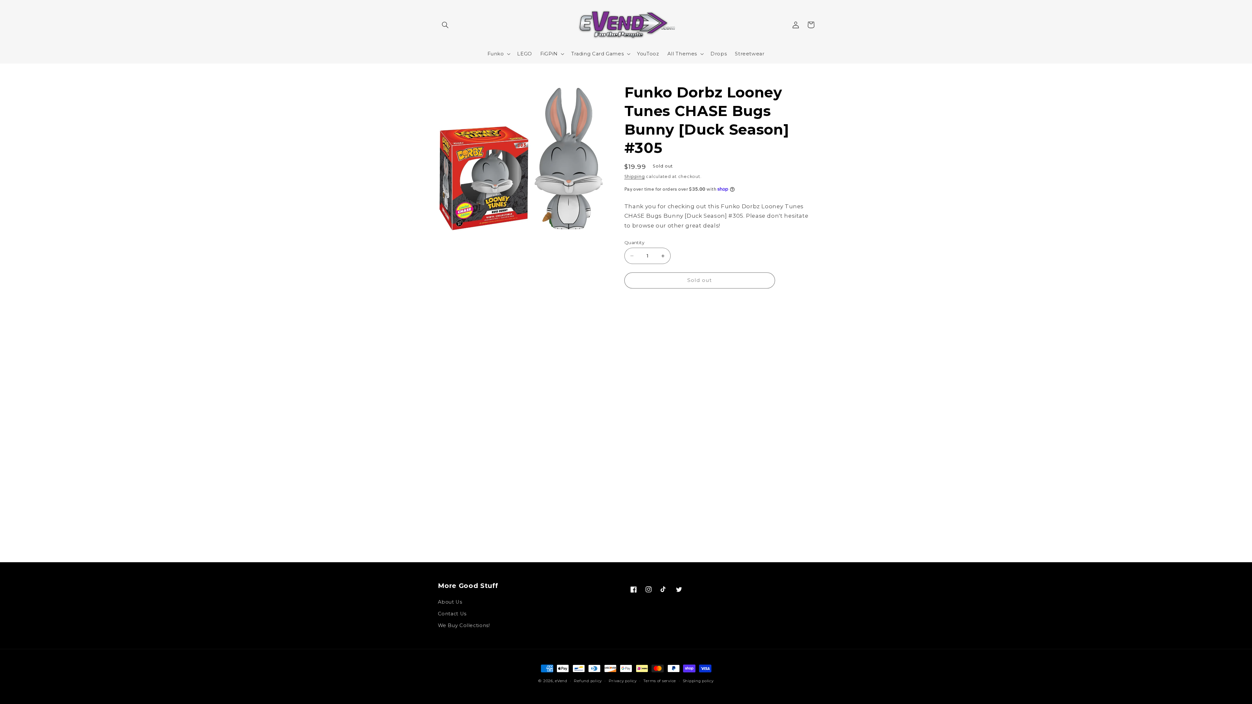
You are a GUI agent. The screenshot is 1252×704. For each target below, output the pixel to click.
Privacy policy (623, 681)
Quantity (634, 242)
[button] (445, 24)
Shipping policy (698, 681)
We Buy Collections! (464, 625)
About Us (450, 602)
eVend (561, 681)
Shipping (634, 176)
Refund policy (588, 681)
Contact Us (452, 614)
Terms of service (659, 681)
